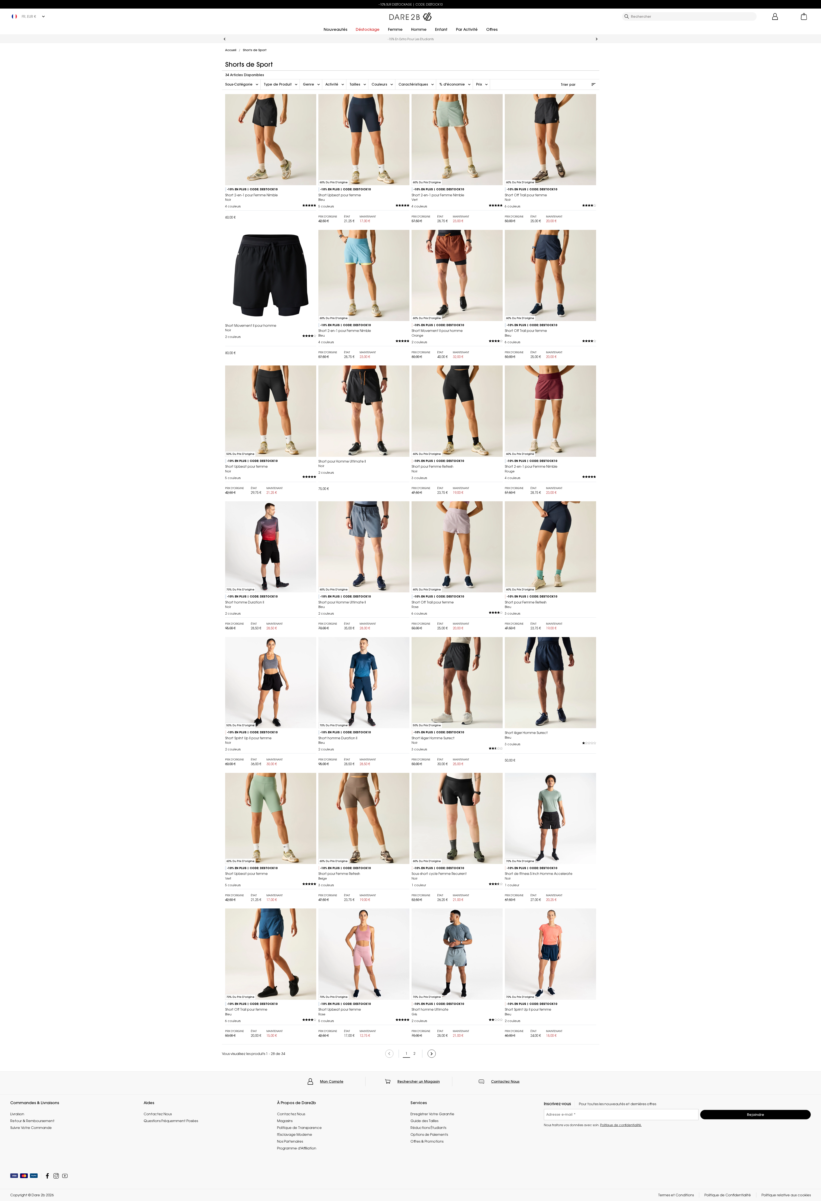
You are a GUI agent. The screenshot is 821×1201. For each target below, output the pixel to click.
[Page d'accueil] (410, 15)
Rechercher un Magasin (418, 1081)
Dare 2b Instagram (56, 1176)
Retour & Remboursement (32, 1121)
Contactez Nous (505, 1081)
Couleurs (383, 84)
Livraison (17, 1114)
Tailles (358, 84)
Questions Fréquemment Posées (171, 1121)
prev (224, 39)
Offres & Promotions (426, 1141)
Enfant (441, 29)
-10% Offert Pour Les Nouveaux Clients (410, 39)
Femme (395, 29)
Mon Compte (331, 1081)
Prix (482, 84)
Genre (312, 84)
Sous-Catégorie (242, 84)
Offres (492, 29)
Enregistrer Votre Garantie (432, 1114)
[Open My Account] (775, 16)
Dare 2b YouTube (65, 1176)
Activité (335, 84)
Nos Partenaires (290, 1141)
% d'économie (455, 84)
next (596, 39)
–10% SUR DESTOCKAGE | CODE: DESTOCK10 (410, 4)
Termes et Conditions (676, 1195)
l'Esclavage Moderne (294, 1134)
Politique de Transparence (299, 1128)
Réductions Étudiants (428, 1128)
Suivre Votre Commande (31, 1128)
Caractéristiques (417, 84)
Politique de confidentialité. (621, 1125)
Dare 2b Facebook (47, 1176)
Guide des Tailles (424, 1121)
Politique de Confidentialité (727, 1195)
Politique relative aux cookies (786, 1195)
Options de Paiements (429, 1134)
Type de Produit (281, 84)
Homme (419, 29)
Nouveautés (335, 29)
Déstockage (367, 29)
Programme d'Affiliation (296, 1148)
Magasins (284, 1121)
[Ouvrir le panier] (803, 16)
